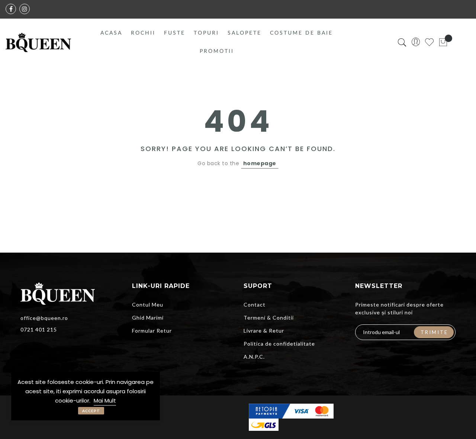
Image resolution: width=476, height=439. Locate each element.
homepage (259, 163)
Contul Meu (147, 304)
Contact (255, 304)
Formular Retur (152, 330)
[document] (85, 396)
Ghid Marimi (148, 317)
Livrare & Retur (264, 330)
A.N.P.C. (254, 356)
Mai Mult (105, 400)
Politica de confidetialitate (279, 343)
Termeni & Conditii (269, 317)
